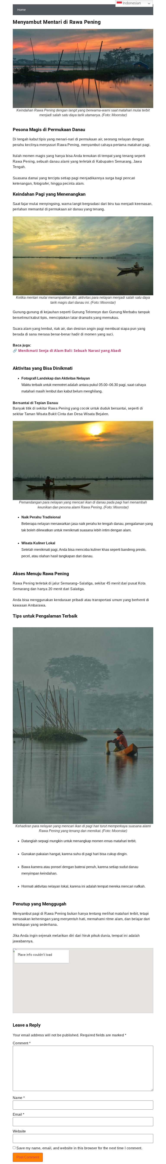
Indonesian (131, 3)
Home (21, 10)
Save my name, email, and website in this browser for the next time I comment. (79, 1148)
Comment (22, 1043)
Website (19, 1131)
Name (19, 1098)
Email (18, 1114)
